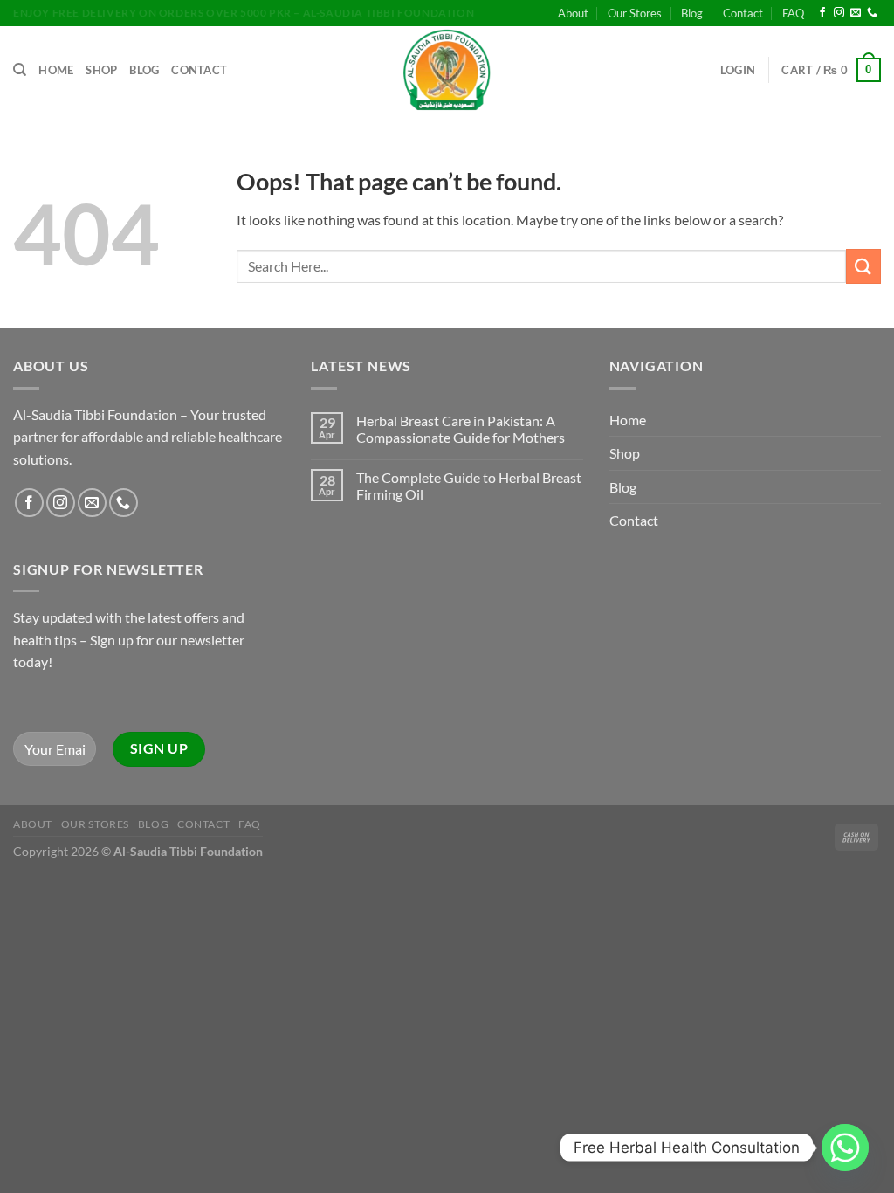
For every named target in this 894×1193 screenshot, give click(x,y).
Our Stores (635, 13)
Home (55, 70)
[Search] (19, 69)
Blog (692, 13)
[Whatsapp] (845, 1147)
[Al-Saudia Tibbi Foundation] (447, 70)
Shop (101, 70)
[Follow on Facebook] (822, 13)
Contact (743, 13)
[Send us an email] (855, 13)
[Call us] (872, 13)
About (573, 13)
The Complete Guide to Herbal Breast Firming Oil (468, 485)
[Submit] (863, 266)
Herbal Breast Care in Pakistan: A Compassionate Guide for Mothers (460, 428)
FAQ (793, 13)
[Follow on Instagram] (839, 13)
